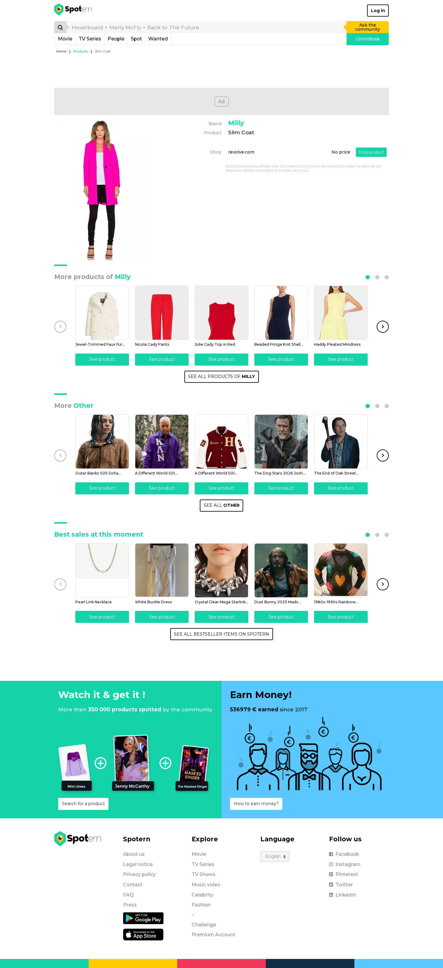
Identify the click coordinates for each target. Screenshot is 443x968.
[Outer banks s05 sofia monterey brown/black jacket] (102, 441)
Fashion (201, 905)
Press (130, 905)
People (116, 39)
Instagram (347, 864)
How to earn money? (256, 803)
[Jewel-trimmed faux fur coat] (102, 313)
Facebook (347, 854)
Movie (65, 39)
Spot (136, 39)
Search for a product (83, 803)
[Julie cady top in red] (221, 313)
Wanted (158, 39)
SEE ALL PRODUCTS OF (221, 376)
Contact (133, 884)
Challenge (204, 925)
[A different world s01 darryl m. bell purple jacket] (162, 441)
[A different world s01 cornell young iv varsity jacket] (221, 441)
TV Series (90, 39)
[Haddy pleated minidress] (341, 313)
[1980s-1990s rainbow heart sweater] (341, 570)
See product (102, 359)
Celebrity (202, 895)
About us (134, 854)
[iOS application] (143, 934)
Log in (378, 10)
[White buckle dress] (162, 570)
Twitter (344, 884)
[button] (368, 277)
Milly (236, 123)
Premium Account (213, 935)
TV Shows (203, 874)
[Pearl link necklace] (102, 570)
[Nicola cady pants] (162, 313)
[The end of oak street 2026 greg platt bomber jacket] (341, 441)
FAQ (128, 895)
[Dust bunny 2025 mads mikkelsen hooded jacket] (281, 570)
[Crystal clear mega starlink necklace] (221, 570)
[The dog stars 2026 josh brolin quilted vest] (281, 441)
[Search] (60, 27)
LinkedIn (345, 895)
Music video (206, 884)
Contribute (368, 39)
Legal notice (138, 864)
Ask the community (367, 27)
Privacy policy (139, 874)
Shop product (371, 152)
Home (61, 51)
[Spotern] (73, 10)
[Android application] (143, 918)
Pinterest (346, 874)
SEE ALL (222, 505)
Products (80, 51)
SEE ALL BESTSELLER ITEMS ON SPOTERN (221, 634)
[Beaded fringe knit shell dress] (281, 313)
